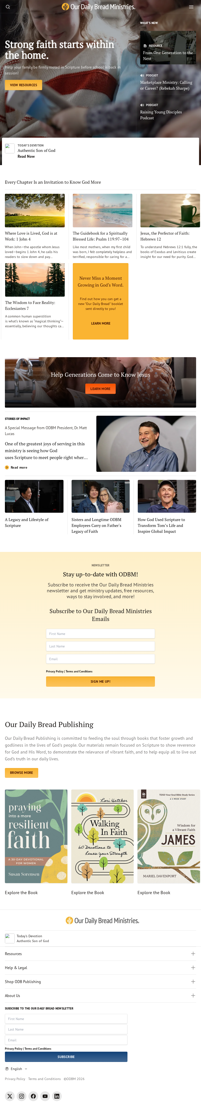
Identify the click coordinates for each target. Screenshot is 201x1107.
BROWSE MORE (21, 772)
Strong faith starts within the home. (59, 49)
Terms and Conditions (79, 671)
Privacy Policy (15, 1079)
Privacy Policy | (55, 671)
